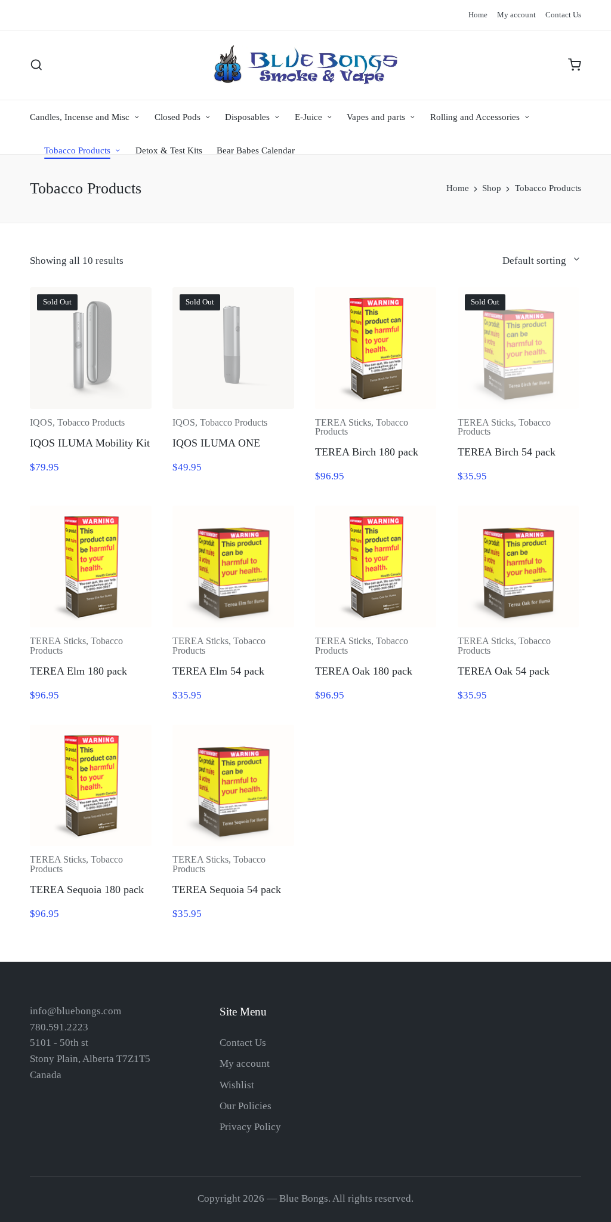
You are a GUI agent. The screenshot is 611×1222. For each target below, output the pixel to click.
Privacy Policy (250, 1126)
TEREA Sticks (343, 422)
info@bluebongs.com (75, 1011)
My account (245, 1063)
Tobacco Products (91, 422)
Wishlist (237, 1085)
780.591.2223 (59, 1027)
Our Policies (245, 1106)
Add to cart (376, 407)
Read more (518, 407)
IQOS (41, 422)
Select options (90, 407)
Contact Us (243, 1042)
